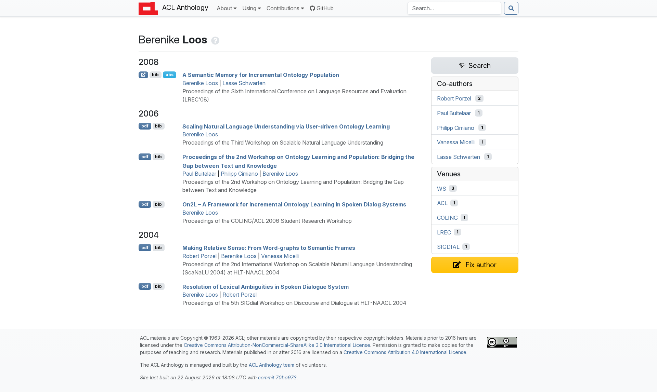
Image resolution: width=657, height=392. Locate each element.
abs (169, 74)
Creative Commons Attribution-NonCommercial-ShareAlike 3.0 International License (277, 345)
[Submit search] (511, 8)
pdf (145, 126)
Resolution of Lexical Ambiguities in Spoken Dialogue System (265, 286)
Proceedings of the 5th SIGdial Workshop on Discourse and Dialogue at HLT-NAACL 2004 (294, 302)
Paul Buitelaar (199, 173)
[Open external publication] (143, 74)
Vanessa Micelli (280, 256)
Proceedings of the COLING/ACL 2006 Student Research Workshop (267, 220)
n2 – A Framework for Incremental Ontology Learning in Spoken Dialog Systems (294, 204)
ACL (442, 203)
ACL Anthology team (271, 365)
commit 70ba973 (277, 377)
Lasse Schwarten (244, 83)
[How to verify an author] (214, 39)
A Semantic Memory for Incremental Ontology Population (260, 74)
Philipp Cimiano (239, 173)
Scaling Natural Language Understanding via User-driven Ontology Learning (286, 126)
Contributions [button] (283, 8)
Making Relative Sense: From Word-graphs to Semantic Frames (268, 247)
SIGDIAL (448, 246)
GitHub (325, 8)
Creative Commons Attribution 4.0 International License (405, 352)
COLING (447, 217)
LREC (444, 232)
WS (441, 188)
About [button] (224, 8)
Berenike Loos (200, 83)
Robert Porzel (199, 256)
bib (155, 74)
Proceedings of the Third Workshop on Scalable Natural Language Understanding (282, 142)
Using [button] (249, 8)
